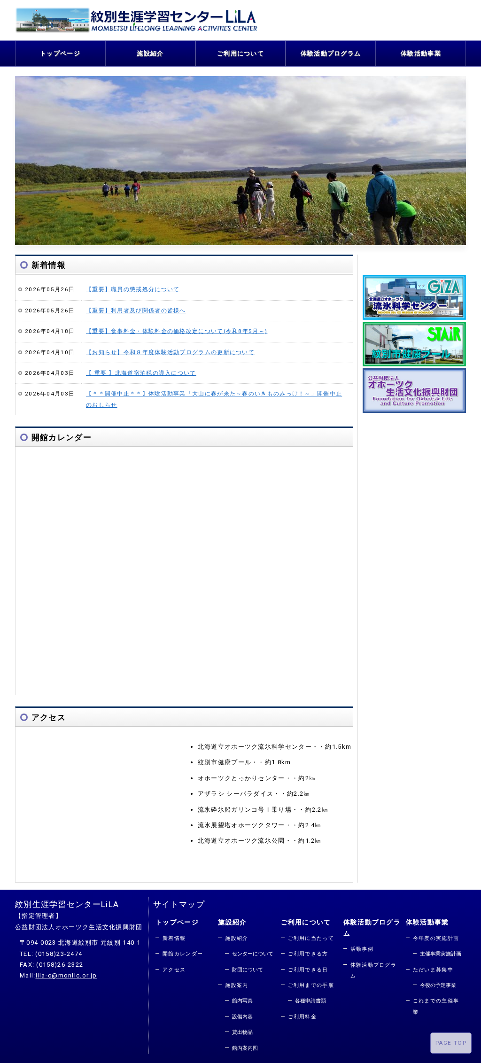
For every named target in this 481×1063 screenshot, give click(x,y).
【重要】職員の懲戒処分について (133, 289)
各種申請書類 (310, 1001)
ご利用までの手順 (311, 985)
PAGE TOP (450, 1043)
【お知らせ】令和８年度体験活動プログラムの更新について (170, 352)
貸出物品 (242, 1032)
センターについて (252, 954)
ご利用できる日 (308, 970)
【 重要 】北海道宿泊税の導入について (141, 373)
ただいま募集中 (433, 970)
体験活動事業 (421, 53)
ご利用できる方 (308, 954)
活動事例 (361, 949)
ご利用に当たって (311, 938)
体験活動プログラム (331, 53)
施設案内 (236, 985)
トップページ (60, 53)
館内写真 (242, 1001)
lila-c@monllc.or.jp (66, 975)
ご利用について (240, 53)
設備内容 (242, 1017)
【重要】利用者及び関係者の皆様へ (136, 310)
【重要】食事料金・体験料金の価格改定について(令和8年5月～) (176, 331)
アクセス (174, 970)
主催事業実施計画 (440, 954)
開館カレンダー (183, 954)
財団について (247, 970)
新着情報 (174, 938)
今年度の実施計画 (436, 938)
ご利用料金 (302, 1017)
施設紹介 (150, 53)
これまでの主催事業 (436, 1006)
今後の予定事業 (438, 985)
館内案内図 (245, 1048)
